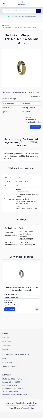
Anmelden (35, 127)
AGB (4, 358)
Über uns (5, 337)
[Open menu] (3, 3)
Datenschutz (7, 362)
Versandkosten (28, 408)
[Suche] (38, 11)
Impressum (6, 345)
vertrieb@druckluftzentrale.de (17, 395)
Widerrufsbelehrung (10, 366)
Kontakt (5, 349)
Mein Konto (6, 341)
